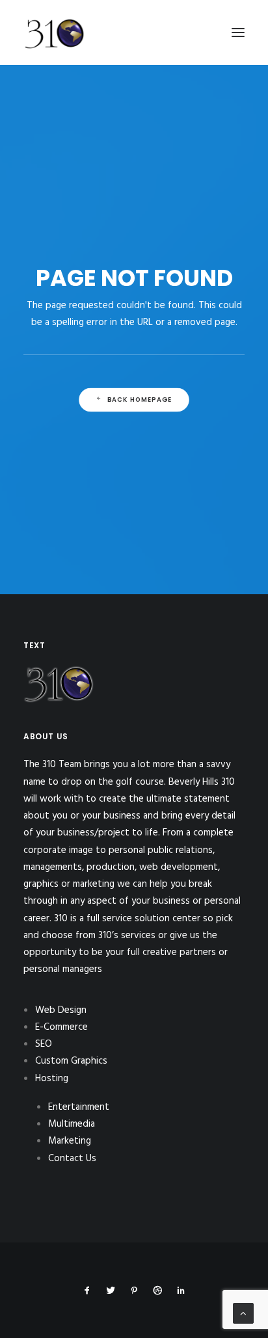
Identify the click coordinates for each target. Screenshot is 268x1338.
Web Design (61, 1010)
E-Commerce (61, 1027)
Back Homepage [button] (139, 399)
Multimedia (71, 1124)
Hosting (51, 1078)
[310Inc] (54, 66)
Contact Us (72, 1158)
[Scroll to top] (243, 1313)
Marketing (69, 1141)
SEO (43, 1044)
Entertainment (78, 1107)
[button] (238, 32)
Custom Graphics (71, 1061)
